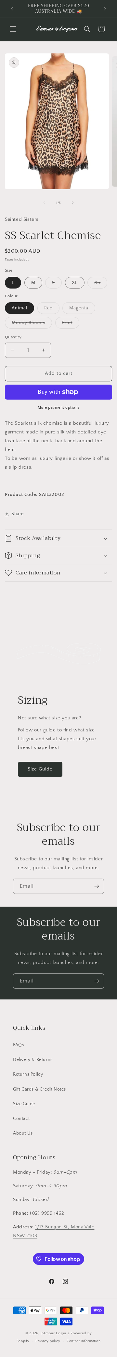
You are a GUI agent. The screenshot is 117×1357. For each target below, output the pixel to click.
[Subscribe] (96, 886)
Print (70, 324)
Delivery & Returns (33, 1059)
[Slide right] (73, 203)
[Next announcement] (105, 9)
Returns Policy (28, 1074)
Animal (19, 308)
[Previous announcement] (12, 9)
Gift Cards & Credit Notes (39, 1089)
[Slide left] (44, 203)
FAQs (18, 1045)
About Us (23, 1133)
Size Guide (40, 769)
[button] (13, 29)
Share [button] (17, 513)
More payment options (59, 407)
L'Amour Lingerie (55, 1333)
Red (51, 309)
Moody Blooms (32, 324)
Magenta (82, 309)
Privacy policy (47, 1341)
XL (75, 282)
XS (100, 284)
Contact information (83, 1341)
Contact (21, 1118)
